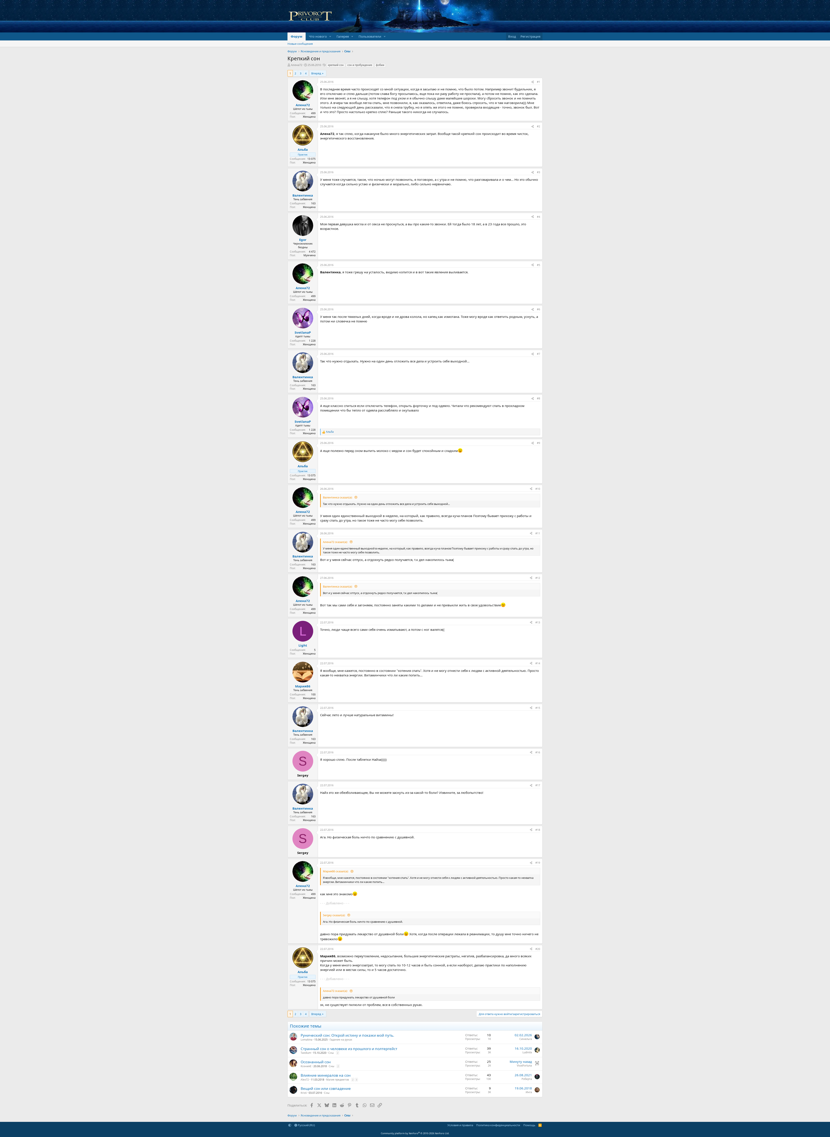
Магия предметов (337, 1079)
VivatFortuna (524, 1065)
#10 (537, 489)
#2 (538, 126)
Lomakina (306, 1039)
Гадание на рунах (341, 1039)
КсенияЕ (306, 1066)
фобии (380, 65)
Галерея (343, 36)
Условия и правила (460, 1125)
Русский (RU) (306, 1125)
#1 (538, 82)
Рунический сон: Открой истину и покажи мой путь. (347, 1035)
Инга (529, 1092)
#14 (537, 663)
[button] (330, 36)
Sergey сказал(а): (334, 915)
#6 (538, 309)
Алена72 (296, 65)
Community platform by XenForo (415, 1133)
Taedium (306, 1053)
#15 (537, 708)
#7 (538, 354)
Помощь (529, 1125)
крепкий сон (336, 65)
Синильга (525, 1039)
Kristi (304, 1093)
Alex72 (305, 1079)
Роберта (527, 1079)
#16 (537, 752)
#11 (537, 533)
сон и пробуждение (359, 65)
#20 (537, 949)
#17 (537, 785)
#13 (537, 622)
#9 (538, 443)
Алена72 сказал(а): (335, 542)
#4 (538, 217)
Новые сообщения (300, 44)
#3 (538, 172)
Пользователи (370, 36)
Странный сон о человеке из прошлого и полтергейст (349, 1048)
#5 (538, 265)
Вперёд (316, 73)
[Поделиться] (532, 82)
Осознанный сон (316, 1061)
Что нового (318, 36)
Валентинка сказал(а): (338, 497)
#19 (537, 863)
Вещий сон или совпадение (326, 1088)
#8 (538, 398)
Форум (296, 36)
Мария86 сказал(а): (336, 871)
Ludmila (527, 1052)
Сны (331, 1053)
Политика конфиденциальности (498, 1125)
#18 (537, 830)
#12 (537, 578)
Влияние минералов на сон (326, 1075)
